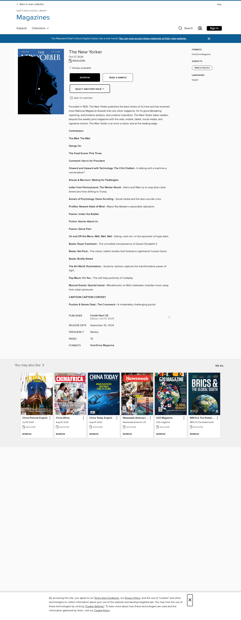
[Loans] (200, 29)
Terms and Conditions (106, 598)
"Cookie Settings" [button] (94, 606)
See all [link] (219, 365)
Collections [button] (39, 28)
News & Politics (202, 68)
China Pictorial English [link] (35, 418)
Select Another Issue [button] (88, 89)
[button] (185, 29)
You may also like (28, 365)
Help (219, 4)
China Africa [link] (63, 418)
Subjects (21, 28)
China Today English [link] (100, 418)
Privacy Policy (132, 598)
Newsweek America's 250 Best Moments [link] (136, 418)
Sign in (214, 28)
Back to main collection (31, 4)
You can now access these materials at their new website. (153, 38)
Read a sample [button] (118, 77)
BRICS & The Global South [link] (203, 418)
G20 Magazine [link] (164, 418)
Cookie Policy (102, 610)
